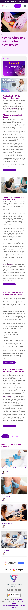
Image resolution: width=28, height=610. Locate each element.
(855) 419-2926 (19, 599)
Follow (21, 562)
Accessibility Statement (19, 605)
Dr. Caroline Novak (7, 396)
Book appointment (9, 170)
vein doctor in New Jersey (11, 108)
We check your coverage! (14, 1)
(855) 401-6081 (17, 436)
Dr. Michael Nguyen (10, 471)
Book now (17, 6)
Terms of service (6, 605)
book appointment (9, 284)
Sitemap (14, 607)
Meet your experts (14, 72)
